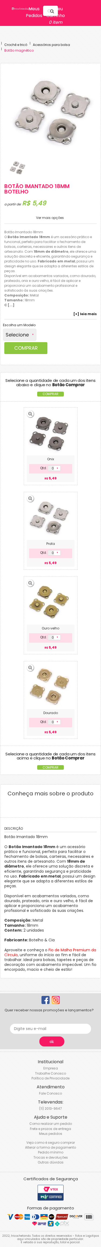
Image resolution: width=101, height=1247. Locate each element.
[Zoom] (17, 167)
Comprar (26, 348)
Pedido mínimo (50, 1152)
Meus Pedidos (34, 12)
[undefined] (52, 111)
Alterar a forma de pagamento (50, 1147)
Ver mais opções (50, 218)
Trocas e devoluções (50, 1157)
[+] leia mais (85, 314)
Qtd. (43, 468)
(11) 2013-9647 (50, 1108)
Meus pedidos (50, 1133)
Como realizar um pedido (50, 1123)
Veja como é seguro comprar (50, 1142)
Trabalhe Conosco (50, 1073)
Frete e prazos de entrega (50, 1128)
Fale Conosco (50, 1093)
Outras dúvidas (51, 1162)
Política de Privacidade (50, 1078)
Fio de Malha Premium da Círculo (50, 952)
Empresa (50, 1068)
